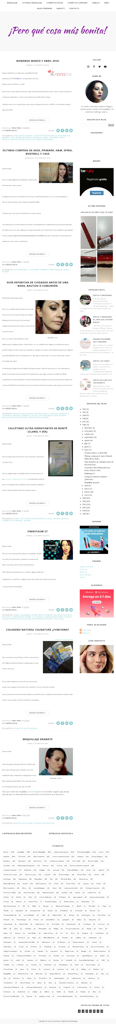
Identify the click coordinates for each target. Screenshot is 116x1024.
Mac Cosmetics (9, 888)
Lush (43, 915)
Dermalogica (63, 965)
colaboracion (76, 978)
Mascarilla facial (9, 884)
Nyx (51, 879)
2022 (84, 412)
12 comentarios (9, 723)
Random (6, 857)
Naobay (6, 619)
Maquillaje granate (38, 739)
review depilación (48, 416)
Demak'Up (47, 947)
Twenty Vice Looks (10, 875)
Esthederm (21, 992)
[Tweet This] (58, 130)
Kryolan (27, 951)
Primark (58, 270)
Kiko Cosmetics (39, 857)
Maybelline (38, 879)
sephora (101, 870)
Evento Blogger (97, 857)
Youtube (56, 956)
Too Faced (21, 857)
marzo (87, 489)
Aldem (39, 983)
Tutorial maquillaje (43, 823)
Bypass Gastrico (79, 942)
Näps (34, 938)
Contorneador (82, 987)
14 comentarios (9, 265)
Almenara (84, 983)
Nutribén (53, 138)
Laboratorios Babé (53, 617)
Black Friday (23, 924)
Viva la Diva (43, 978)
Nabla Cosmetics (100, 951)
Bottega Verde (35, 911)
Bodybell (23, 270)
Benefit (77, 893)
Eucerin (92, 911)
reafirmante (92, 938)
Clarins (50, 911)
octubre (87, 434)
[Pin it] (71, 130)
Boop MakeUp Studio (86, 960)
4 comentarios (9, 409)
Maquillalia (7, 974)
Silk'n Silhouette (49, 938)
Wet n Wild (76, 861)
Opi (5, 978)
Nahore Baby (57, 915)
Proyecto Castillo (10, 893)
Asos (15, 270)
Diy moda (62, 947)
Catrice (96, 875)
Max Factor (38, 861)
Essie (77, 965)
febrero (87, 492)
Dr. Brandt (78, 911)
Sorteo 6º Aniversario (64, 640)
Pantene (6, 956)
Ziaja (61, 619)
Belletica (43, 960)
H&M (52, 270)
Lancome (60, 969)
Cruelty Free (92, 893)
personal (56, 870)
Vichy (30, 897)
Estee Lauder (90, 965)
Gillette (47, 992)
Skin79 (79, 906)
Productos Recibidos (24, 956)
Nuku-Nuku (86, 630)
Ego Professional (10, 906)
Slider (22, 140)
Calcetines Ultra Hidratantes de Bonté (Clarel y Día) (37, 429)
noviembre (88, 431)
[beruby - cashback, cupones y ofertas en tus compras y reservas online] (97, 195)
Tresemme (48, 140)
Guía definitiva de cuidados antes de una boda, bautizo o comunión (37, 284)
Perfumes (62, 897)
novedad (7, 866)
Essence (46, 866)
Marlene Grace (23, 974)
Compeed (66, 987)
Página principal (86, 567)
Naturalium (90, 974)
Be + (61, 933)
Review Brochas (29, 893)
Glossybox (22, 861)
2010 (84, 514)
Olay (102, 974)
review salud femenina (65, 996)
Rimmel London (48, 893)
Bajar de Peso (48, 933)
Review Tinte (21, 417)
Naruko (83, 992)
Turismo (65, 938)
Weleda (6, 911)
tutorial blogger (39, 888)
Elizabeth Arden (78, 947)
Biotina (56, 960)
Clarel (48, 519)
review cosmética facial (25, 416)
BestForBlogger (73, 1021)
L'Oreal (59, 866)
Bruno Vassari (45, 615)
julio (86, 443)
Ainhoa (79, 920)
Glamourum (23, 879)
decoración (71, 956)
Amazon (18, 933)
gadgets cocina (44, 996)
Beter (73, 933)
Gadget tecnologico (10, 951)
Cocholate (20, 965)
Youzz (101, 929)
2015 (84, 498)
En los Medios (85, 575)
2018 (84, 418)
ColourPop (48, 965)
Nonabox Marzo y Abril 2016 (37, 60)
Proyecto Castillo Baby (12, 996)
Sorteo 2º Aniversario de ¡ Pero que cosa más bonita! (103, 319)
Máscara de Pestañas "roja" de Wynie (97, 212)
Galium (35, 992)
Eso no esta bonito (97, 947)
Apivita (6, 960)
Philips (56, 929)
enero (86, 495)
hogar (6, 933)
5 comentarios (9, 818)
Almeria (18, 902)
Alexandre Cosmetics (66, 983)
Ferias (56, 884)
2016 (84, 425)
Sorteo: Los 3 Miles (101, 361)
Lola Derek (16, 138)
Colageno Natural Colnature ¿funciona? (37, 629)
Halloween (7, 938)
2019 (84, 415)
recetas (6, 902)
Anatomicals (8, 924)
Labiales (40, 951)
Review (14, 140)
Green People (8, 969)
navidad (64, 893)
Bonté (16, 519)
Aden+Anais (19, 136)
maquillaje (19, 414)
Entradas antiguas (60, 833)
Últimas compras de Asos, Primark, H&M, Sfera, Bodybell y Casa (38, 152)
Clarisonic (52, 987)
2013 (84, 504)
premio (25, 884)
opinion (86, 884)
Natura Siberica (55, 974)
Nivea (24, 888)
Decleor (57, 615)
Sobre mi (83, 572)
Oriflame (28, 929)
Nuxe (94, 992)
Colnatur (18, 728)
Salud (27, 728)
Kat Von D (21, 938)
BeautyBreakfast (51, 902)
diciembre (88, 428)
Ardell (18, 960)
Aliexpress (92, 920)
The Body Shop (66, 879)
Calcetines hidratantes (32, 519)
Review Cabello (42, 414)
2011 (83, 511)
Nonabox (37, 138)
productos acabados (20, 619)
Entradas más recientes (18, 833)
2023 (84, 409)
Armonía (30, 960)
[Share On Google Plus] (67, 130)
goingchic (65, 920)
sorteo (101, 852)
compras (44, 270)
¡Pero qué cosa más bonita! (52, 1021)
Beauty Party (33, 902)
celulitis (78, 938)
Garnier (6, 897)
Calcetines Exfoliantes (11, 987)
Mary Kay (39, 974)
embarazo (91, 978)
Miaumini (27, 138)
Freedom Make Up (10, 915)
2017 (84, 422)
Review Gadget (64, 875)
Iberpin (6, 138)
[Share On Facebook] (62, 130)
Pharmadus (42, 929)
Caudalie (6, 965)
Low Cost (101, 924)
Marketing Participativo (26, 866)
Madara (96, 969)
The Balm (92, 906)
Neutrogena (86, 915)
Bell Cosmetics (41, 884)
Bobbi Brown (40, 924)
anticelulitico (50, 920)
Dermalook (64, 911)
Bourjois (85, 933)
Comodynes (99, 933)
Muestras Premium (62, 906)
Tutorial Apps (21, 920)
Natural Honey (73, 974)
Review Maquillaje (39, 852)
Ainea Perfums (25, 983)
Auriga (16, 615)
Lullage (83, 969)
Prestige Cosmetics (93, 888)
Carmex (94, 942)
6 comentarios (9, 131)
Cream (21, 947)
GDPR (82, 577)
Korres (33, 969)
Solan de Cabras (34, 140)
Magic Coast (69, 951)
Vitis (55, 619)
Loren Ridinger (29, 915)
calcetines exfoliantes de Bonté (16, 479)
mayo (86, 450)
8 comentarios (9, 610)
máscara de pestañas (97, 897)
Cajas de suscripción (43, 136)
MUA (5, 929)
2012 (84, 507)
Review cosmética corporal (79, 866)
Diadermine (85, 902)
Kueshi (28, 617)
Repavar (29, 996)
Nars (16, 929)
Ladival (68, 617)
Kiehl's (59, 992)
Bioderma (26, 615)
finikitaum (18, 617)
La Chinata (37, 617)
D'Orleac (34, 947)
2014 (84, 501)
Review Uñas (35, 417)
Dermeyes (7, 992)
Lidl (72, 969)
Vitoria (36, 920)
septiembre (89, 437)
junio (86, 447)
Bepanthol (19, 911)
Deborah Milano (72, 870)
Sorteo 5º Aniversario (102, 295)
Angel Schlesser (87, 956)
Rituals (89, 929)
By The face (61, 942)
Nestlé (18, 897)
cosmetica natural (10, 870)
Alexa (50, 983)
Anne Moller (32, 933)
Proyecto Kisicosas (72, 929)
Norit (45, 138)
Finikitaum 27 (38, 531)
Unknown (86, 633)
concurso (47, 875)
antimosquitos (59, 978)
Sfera (66, 270)
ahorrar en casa (30, 875)
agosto (87, 440)
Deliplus (67, 615)
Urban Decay (83, 879)
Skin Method (38, 619)
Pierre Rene (102, 915)
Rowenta (16, 978)
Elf (24, 906)
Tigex (104, 906)
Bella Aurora (46, 942)
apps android (77, 897)
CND (103, 960)
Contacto (83, 569)
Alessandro (7, 942)
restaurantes (8, 983)
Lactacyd (47, 969)
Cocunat (34, 965)
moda (88, 870)
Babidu (28, 136)
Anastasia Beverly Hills (27, 942)
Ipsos (22, 969)
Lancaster (54, 951)
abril (86, 486)
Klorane (46, 906)
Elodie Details (62, 136)
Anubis (102, 956)
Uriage (29, 978)
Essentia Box (71, 924)
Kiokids (71, 992)
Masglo (83, 951)
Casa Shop (34, 270)
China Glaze (8, 947)
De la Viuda (55, 924)
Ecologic (7, 617)
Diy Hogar (7, 879)
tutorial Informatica (87, 996)
